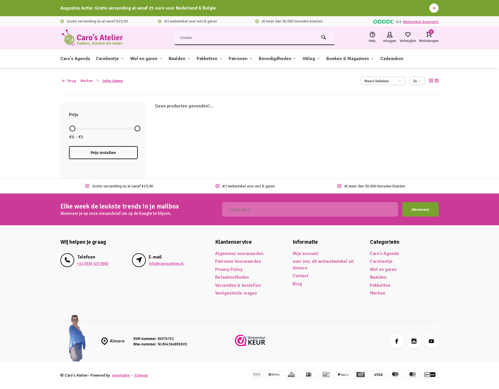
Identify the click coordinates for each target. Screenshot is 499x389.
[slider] (72, 128)
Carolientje (107, 59)
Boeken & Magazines (347, 59)
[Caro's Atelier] (95, 37)
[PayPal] (343, 375)
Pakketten (207, 59)
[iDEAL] (308, 375)
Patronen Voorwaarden (238, 261)
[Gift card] (360, 375)
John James (112, 80)
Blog (297, 284)
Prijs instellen (103, 152)
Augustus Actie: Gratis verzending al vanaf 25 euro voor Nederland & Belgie (138, 8)
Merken (86, 80)
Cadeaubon (391, 59)
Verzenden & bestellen (238, 285)
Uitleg (309, 59)
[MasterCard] (412, 375)
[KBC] (291, 375)
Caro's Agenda (75, 59)
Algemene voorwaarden (239, 253)
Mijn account (305, 253)
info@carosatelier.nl (166, 263)
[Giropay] (430, 375)
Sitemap (141, 375)
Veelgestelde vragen (236, 293)
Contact (300, 276)
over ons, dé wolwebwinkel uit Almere (323, 264)
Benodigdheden (275, 59)
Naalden (177, 59)
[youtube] (431, 341)
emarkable (121, 375)
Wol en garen (143, 59)
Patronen (238, 59)
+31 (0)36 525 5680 (92, 263)
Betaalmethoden (232, 277)
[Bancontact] (326, 375)
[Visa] (378, 375)
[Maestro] (395, 375)
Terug (71, 80)
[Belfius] (274, 375)
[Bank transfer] (257, 375)
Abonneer (420, 209)
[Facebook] (397, 341)
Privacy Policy (229, 269)
